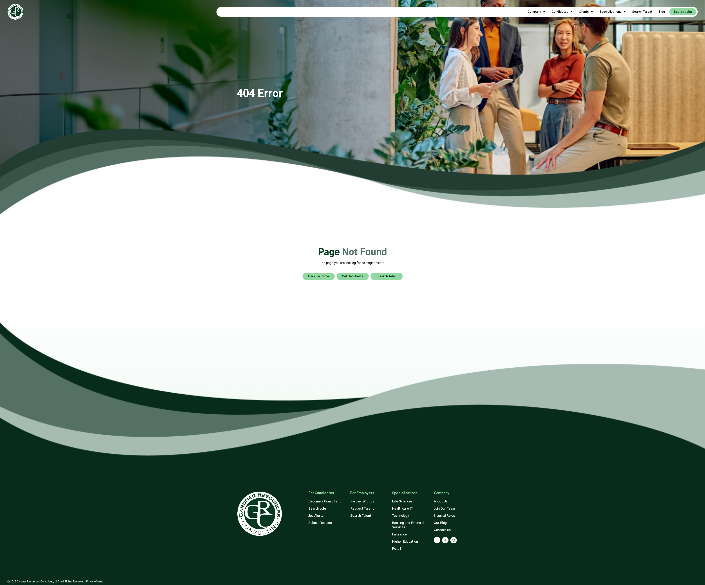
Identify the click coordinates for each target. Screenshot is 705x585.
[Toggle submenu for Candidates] (571, 12)
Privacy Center (94, 581)
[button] (437, 540)
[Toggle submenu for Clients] (591, 12)
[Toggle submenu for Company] (543, 12)
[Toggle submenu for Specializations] (624, 12)
